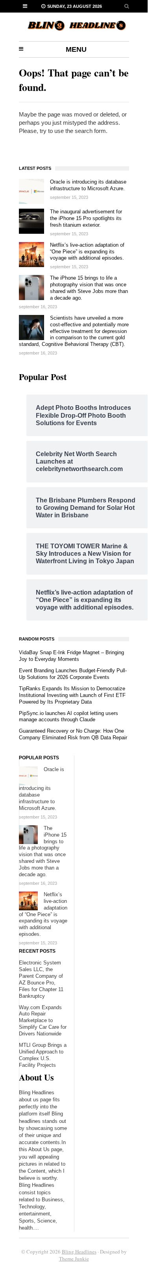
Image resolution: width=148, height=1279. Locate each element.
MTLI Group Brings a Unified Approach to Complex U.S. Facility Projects (43, 1055)
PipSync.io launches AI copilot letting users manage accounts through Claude (68, 716)
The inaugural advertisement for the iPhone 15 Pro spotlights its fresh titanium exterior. (86, 218)
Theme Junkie (74, 1258)
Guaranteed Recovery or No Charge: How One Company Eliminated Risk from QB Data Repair (73, 734)
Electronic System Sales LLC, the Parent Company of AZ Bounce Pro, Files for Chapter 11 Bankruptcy (41, 979)
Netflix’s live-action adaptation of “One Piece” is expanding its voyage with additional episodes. (87, 251)
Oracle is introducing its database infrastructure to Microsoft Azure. (88, 185)
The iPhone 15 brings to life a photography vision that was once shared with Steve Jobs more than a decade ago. (89, 288)
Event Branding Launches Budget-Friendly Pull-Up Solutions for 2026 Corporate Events (73, 674)
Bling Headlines (79, 1251)
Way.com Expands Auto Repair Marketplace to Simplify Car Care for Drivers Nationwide (43, 1020)
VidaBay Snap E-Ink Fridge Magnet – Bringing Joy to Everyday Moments (71, 656)
